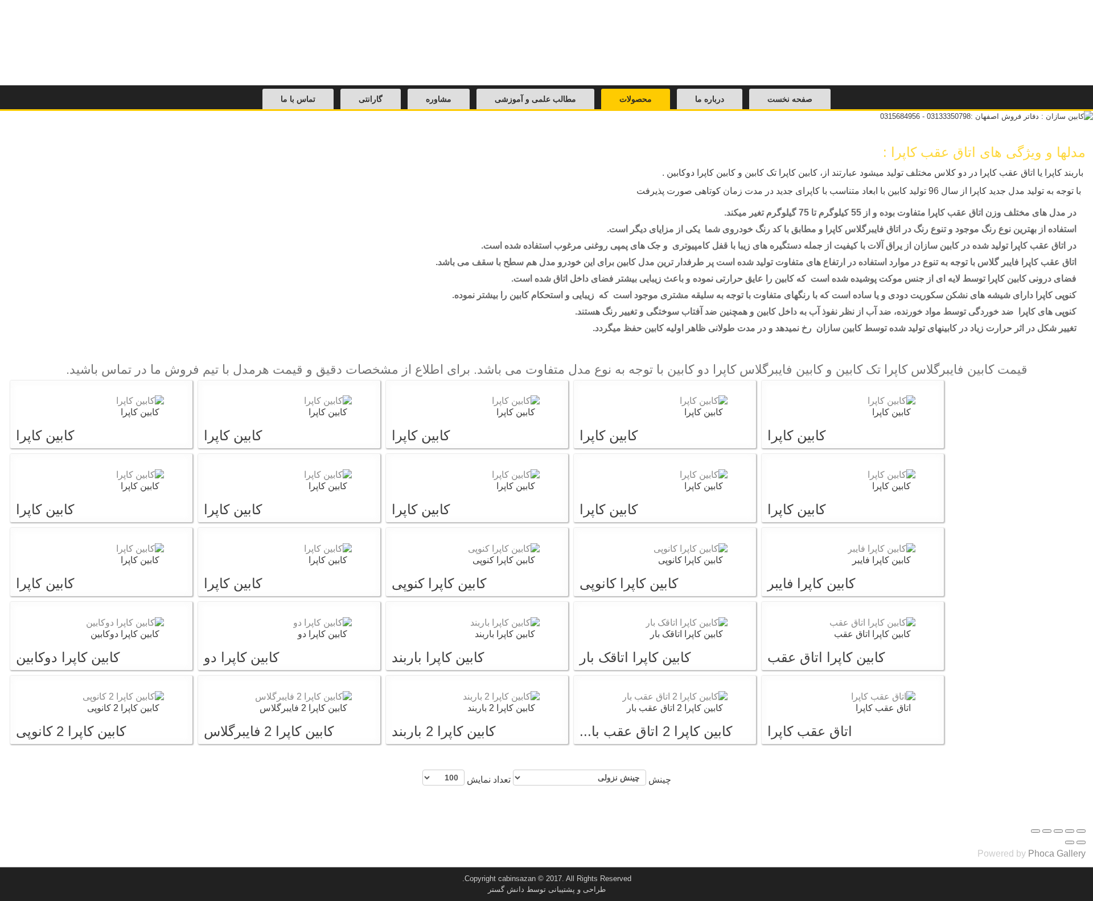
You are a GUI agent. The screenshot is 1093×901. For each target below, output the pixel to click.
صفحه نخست (789, 99)
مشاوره (438, 99)
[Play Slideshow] (1035, 831)
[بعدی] (1069, 842)
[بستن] (1081, 831)
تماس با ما (298, 99)
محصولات (635, 99)
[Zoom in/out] (1046, 831)
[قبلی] (1081, 842)
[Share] (1069, 831)
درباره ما (709, 99)
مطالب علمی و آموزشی (535, 99)
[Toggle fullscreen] (1058, 831)
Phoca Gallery (1057, 853)
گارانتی (371, 99)
